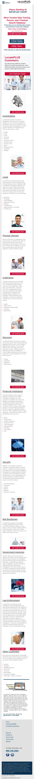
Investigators (9, 116)
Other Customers (11, 651)
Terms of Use (9, 737)
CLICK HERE (15, 715)
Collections (8, 277)
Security (7, 462)
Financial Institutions (13, 391)
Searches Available (11, 724)
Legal (5, 177)
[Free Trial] (16, 46)
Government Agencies (13, 552)
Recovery (7, 337)
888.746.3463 (6, 715)
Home (7, 721)
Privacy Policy (10, 739)
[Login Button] (16, 41)
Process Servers (11, 235)
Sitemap (8, 741)
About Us (8, 732)
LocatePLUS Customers (12, 726)
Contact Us (9, 735)
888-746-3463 (16, 34)
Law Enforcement (11, 600)
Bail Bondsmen (10, 519)
